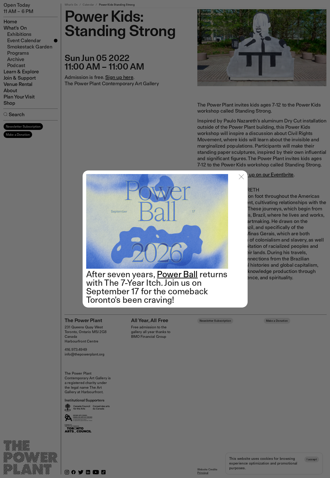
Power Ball (177, 274)
